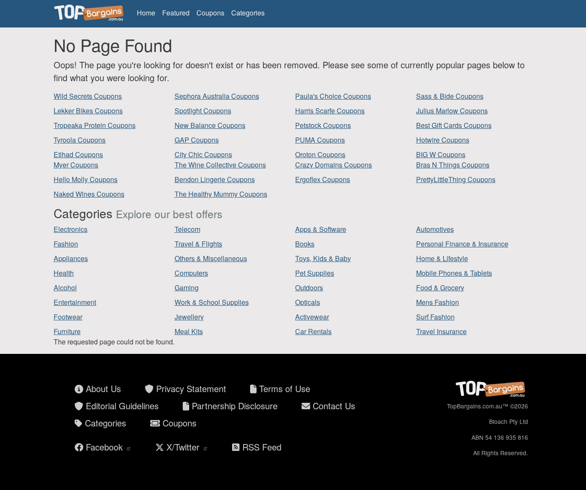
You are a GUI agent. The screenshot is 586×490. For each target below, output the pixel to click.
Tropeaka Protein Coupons (95, 125)
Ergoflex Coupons (322, 179)
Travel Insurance (441, 331)
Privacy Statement (190, 388)
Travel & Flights (198, 244)
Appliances (71, 258)
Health (64, 273)
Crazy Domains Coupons (333, 165)
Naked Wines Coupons (89, 194)
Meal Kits (189, 331)
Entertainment (75, 302)
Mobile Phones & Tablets (454, 273)
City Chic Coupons (203, 154)
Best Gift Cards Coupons (454, 125)
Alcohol (65, 287)
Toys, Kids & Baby (323, 258)
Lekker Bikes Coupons (88, 111)
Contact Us (332, 405)
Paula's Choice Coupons (333, 96)
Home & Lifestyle (442, 258)
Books (304, 244)
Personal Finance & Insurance (462, 244)
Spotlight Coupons (203, 111)
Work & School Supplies (212, 302)
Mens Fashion (437, 302)
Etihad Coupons (78, 154)
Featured (176, 13)
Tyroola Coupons (80, 140)
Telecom (187, 229)
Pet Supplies (314, 273)
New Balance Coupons (210, 125)
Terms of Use (283, 388)
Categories (248, 13)
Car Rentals (313, 331)
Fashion (66, 244)
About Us (102, 388)
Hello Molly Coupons (86, 179)
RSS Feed (260, 447)
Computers (191, 273)
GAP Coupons (197, 140)
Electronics (71, 229)
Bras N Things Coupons (452, 165)
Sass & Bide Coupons (449, 96)
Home (146, 13)
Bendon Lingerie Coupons (215, 179)
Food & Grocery (440, 287)
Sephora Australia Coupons (217, 96)
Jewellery (189, 317)
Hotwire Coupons (442, 140)
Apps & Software (320, 229)
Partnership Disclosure (233, 405)
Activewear (312, 317)
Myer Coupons (76, 165)
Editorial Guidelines (121, 405)
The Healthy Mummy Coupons (221, 194)
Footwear (68, 317)
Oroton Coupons (320, 154)
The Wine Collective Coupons (220, 165)
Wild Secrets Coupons (88, 96)
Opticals (307, 302)
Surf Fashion (435, 317)
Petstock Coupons (323, 125)
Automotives (435, 229)
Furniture (67, 331)
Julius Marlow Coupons (452, 111)
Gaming (187, 287)
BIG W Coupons (440, 154)
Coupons (210, 13)
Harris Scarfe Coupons (330, 111)
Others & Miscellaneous (211, 258)
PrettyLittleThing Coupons (455, 179)
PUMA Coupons (320, 140)
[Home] (90, 13)
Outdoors (309, 287)
